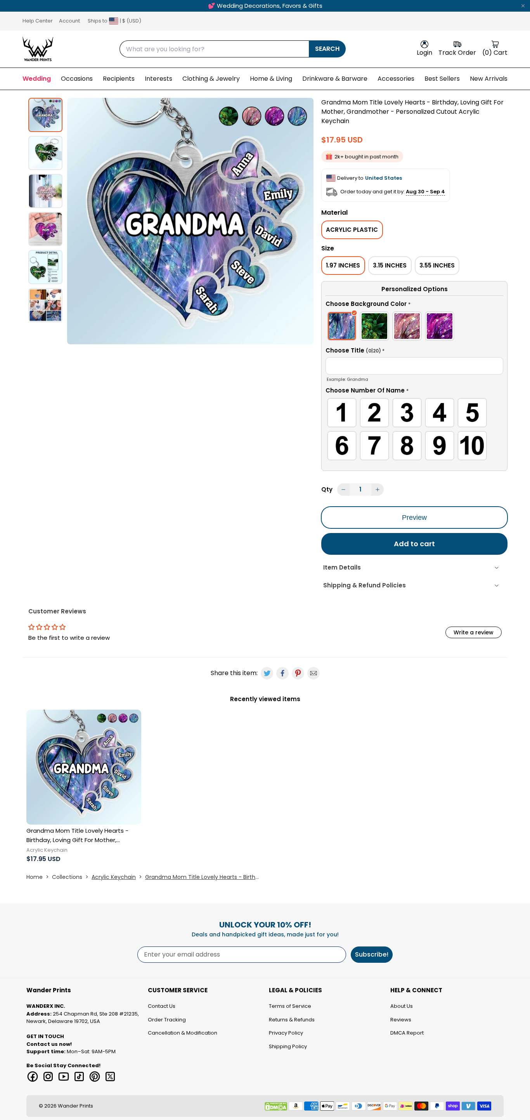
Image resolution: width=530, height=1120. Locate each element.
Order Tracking (167, 1019)
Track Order (457, 52)
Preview (414, 517)
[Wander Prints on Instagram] (48, 1076)
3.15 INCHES (390, 265)
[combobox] (214, 48)
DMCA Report (407, 1033)
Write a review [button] (474, 632)
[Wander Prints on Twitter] (110, 1076)
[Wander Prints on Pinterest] (94, 1076)
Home (34, 877)
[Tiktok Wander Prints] (79, 1076)
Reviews (400, 1019)
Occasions (77, 78)
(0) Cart (494, 52)
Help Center (38, 20)
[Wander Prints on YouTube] (63, 1076)
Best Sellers (442, 78)
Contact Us (161, 1006)
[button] (414, 305)
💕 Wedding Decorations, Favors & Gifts (265, 6)
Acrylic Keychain (114, 877)
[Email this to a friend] (313, 673)
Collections (67, 877)
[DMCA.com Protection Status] (276, 1106)
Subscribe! (371, 954)
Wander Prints (75, 1106)
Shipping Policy (288, 1046)
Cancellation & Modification (182, 1033)
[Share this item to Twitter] (267, 673)
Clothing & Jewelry (211, 78)
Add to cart (414, 544)
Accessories (396, 78)
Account (69, 20)
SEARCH (327, 48)
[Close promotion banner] (523, 5)
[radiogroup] (414, 327)
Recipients (119, 78)
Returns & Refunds (292, 1019)
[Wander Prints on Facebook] (32, 1076)
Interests (158, 78)
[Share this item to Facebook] (282, 673)
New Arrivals (488, 78)
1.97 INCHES (343, 265)
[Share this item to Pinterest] (298, 673)
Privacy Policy (286, 1033)
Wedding (37, 78)
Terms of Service (290, 1006)
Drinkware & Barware (334, 78)
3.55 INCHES (437, 265)
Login (424, 52)
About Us (401, 1006)
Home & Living (271, 78)
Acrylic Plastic (352, 230)
